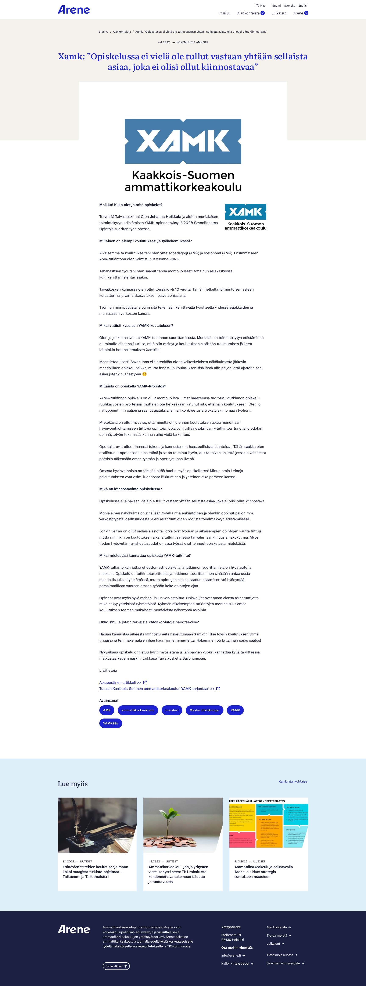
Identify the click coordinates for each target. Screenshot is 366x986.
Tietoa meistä (277, 935)
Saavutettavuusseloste (283, 963)
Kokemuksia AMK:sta (192, 42)
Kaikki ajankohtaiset (293, 781)
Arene (298, 13)
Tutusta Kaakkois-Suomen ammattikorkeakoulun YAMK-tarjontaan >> (159, 688)
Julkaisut (279, 13)
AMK (107, 710)
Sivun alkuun (114, 966)
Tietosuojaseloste (280, 955)
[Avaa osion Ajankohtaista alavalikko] (263, 13)
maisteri (172, 710)
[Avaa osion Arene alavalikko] (306, 13)
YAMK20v (110, 723)
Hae (263, 5)
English (303, 5)
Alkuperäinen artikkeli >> (123, 682)
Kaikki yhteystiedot (235, 963)
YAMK (235, 710)
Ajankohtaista (248, 13)
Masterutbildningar (205, 710)
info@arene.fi (231, 955)
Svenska (289, 5)
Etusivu (224, 13)
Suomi (276, 5)
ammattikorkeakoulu (138, 710)
